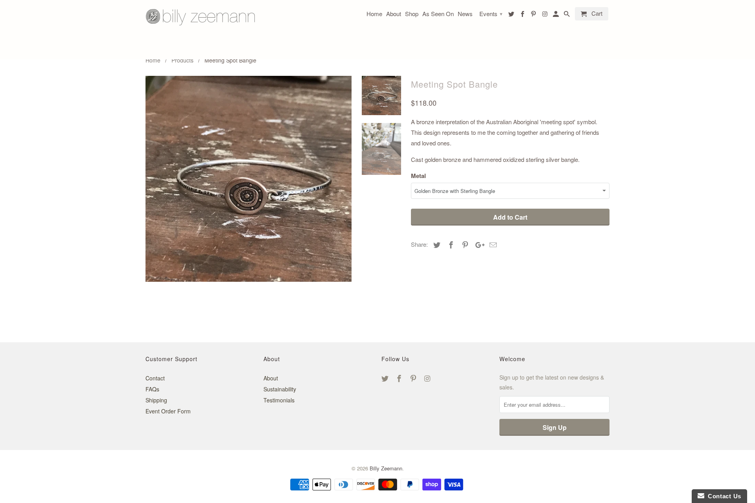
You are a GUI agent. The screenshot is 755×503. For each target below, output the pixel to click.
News (465, 14)
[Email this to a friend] (492, 244)
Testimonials (279, 400)
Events (491, 13)
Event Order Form (168, 411)
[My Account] (556, 15)
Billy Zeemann (386, 468)
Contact (155, 378)
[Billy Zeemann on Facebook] (400, 378)
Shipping (156, 400)
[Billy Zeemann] (200, 29)
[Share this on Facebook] (450, 244)
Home (374, 14)
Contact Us (722, 496)
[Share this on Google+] (477, 244)
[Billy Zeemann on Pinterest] (414, 378)
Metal (418, 175)
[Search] (567, 15)
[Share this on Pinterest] (464, 244)
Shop (411, 14)
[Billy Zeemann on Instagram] (428, 378)
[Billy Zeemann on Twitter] (385, 378)
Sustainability (279, 389)
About (270, 378)
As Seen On (438, 14)
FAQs (152, 389)
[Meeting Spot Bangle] (248, 179)
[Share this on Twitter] (435, 244)
